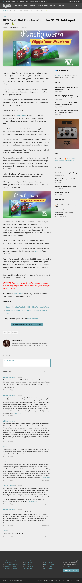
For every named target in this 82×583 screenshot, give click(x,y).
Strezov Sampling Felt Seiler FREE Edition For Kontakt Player (28, 307)
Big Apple (38, 251)
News (64, 6)
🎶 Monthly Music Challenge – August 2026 (64, 213)
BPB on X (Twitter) (49, 564)
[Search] (76, 6)
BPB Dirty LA (27, 564)
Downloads (48, 6)
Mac (9, 332)
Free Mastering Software (10, 568)
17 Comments (23, 27)
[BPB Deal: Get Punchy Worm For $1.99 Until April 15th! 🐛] (41, 48)
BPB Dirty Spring (28, 566)
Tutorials (33, 6)
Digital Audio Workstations (11, 564)
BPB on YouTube (48, 561)
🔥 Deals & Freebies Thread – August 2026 (66, 206)
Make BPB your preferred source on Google (28, 324)
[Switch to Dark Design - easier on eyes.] (79, 6)
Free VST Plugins (8, 562)
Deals (20, 6)
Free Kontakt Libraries (62, 192)
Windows (14, 332)
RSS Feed (67, 566)
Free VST (8, 1)
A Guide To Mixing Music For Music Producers (66, 179)
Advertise (69, 580)
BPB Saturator (28, 568)
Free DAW (22, 1)
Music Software (29, 1)
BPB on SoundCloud (49, 566)
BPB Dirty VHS (28, 562)
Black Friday (44, 1)
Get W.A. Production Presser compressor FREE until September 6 (66, 96)
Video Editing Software (10, 566)
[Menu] (3, 1)
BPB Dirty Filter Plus (29, 561)
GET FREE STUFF (59, 75)
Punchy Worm (21, 115)
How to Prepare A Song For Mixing (66, 173)
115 (65, 216)
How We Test (54, 580)
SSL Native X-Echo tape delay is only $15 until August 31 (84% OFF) (66, 111)
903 (65, 209)
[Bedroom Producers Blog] (6, 6)
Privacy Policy (62, 580)
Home (15, 6)
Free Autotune (14, 1)
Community (57, 6)
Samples (40, 6)
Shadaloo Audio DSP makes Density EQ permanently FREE (66, 88)
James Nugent (14, 27)
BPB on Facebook (49, 562)
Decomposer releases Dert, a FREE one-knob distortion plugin (66, 103)
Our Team (46, 580)
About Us (39, 580)
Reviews (25, 6)
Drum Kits (37, 1)
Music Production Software (11, 561)
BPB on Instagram (49, 568)
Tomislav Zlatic (32, 319)
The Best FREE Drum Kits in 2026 (65, 186)
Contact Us (76, 580)
